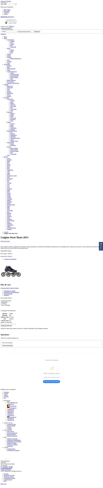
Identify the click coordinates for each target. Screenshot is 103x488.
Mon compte (7, 9)
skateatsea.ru (13, 417)
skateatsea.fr (10, 412)
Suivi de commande (12, 433)
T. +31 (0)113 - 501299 (7, 467)
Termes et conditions (12, 444)
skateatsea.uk (10, 420)
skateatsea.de (13, 408)
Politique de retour (11, 443)
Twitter (5, 395)
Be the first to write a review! (51, 381)
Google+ (6, 393)
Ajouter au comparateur (10, 259)
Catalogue (3, 28)
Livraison (9, 428)
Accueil (6, 232)
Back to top (4, 484)
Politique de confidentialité (14, 440)
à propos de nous (11, 424)
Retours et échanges (12, 436)
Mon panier (7, 11)
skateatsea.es (10, 410)
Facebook (6, 392)
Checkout (6, 12)
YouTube (6, 396)
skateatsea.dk (10, 409)
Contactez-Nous (11, 449)
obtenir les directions (6, 469)
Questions (6, 295)
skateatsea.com (13, 402)
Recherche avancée (9, 476)
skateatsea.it (10, 413)
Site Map (6, 474)
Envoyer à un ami (5, 241)
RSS (5, 481)
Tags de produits (8, 293)
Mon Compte (10, 431)
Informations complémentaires (11, 292)
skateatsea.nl (10, 404)
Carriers (9, 427)
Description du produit (9, 291)
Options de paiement (12, 438)
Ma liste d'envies (11, 434)
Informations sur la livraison (14, 441)
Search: (4, 31)
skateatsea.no (10, 415)
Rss (5, 398)
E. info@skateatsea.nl (6, 468)
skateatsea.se (10, 418)
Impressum (10, 446)
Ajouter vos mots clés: (6, 322)
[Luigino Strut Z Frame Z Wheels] (11, 281)
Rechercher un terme (9, 475)
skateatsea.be (13, 406)
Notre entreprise (11, 425)
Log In (5, 14)
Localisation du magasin (13, 450)
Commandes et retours (9, 478)
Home (5, 37)
